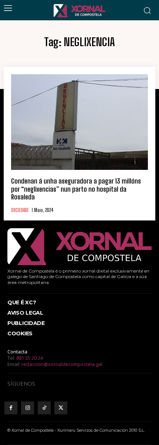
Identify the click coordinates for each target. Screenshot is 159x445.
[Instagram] (27, 407)
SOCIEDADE (20, 210)
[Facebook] (10, 407)
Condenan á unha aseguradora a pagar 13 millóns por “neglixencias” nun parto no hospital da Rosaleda (76, 189)
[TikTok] (44, 407)
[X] (60, 407)
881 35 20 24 (29, 358)
